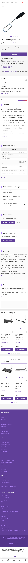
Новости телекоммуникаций (8, 460)
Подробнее (4, 136)
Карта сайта (4, 451)
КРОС (2, 467)
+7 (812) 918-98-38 (5, 528)
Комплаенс (4, 449)
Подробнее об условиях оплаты (10, 297)
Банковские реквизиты (6, 424)
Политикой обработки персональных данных (11, 553)
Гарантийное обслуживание (8, 447)
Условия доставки (5, 444)
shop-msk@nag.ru (5, 482)
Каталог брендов (5, 429)
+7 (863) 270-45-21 (5, 509)
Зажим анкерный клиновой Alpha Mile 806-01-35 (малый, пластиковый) (5, 337)
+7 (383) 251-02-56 (5, 518)
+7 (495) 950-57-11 (5, 480)
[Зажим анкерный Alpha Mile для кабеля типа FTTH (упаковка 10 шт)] (21, 321)
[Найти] (23, 2)
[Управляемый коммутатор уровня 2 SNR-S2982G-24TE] (21, 370)
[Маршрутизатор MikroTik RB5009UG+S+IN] (7, 370)
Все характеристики (6, 84)
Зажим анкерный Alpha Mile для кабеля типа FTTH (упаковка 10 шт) (19, 337)
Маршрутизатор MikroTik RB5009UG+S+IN (5, 385)
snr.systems (3, 469)
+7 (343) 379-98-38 (5, 497)
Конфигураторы (5, 471)
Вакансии (3, 419)
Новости (3, 417)
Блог (2, 458)
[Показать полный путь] (3, 6)
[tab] (11, 99)
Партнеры (3, 426)
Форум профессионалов (7, 462)
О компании (4, 415)
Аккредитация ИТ (5, 433)
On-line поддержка (6, 440)
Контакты (3, 422)
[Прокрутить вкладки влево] (1, 99)
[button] (26, 2)
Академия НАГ (4, 464)
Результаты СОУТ (5, 431)
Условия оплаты (5, 442)
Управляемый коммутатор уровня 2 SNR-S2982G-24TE (18, 386)
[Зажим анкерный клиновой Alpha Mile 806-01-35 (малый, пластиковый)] (7, 321)
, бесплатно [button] (19, 61)
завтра (16, 61)
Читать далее (4, 93)
